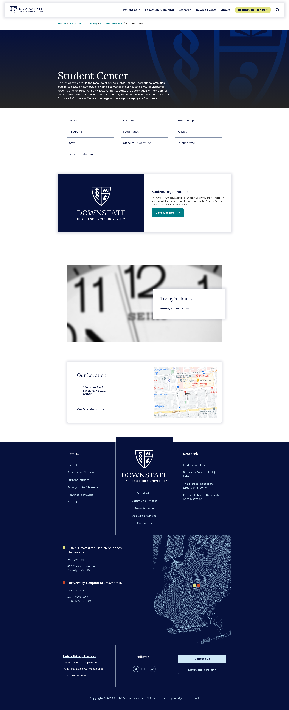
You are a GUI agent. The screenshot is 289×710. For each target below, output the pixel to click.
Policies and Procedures (87, 668)
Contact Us (144, 523)
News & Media (144, 508)
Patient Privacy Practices (79, 656)
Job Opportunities (144, 515)
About (225, 9)
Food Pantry (131, 131)
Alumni (72, 502)
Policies (182, 131)
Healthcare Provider (81, 494)
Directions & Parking (202, 669)
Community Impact (144, 500)
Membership (185, 120)
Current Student (78, 479)
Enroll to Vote (186, 142)
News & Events (206, 9)
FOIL (66, 668)
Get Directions (87, 409)
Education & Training (159, 9)
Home (62, 23)
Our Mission (144, 493)
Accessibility (71, 662)
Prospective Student (81, 472)
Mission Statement (81, 154)
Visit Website (164, 212)
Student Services (111, 23)
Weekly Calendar (171, 308)
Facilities (128, 120)
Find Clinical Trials (195, 464)
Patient (72, 464)
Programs (75, 131)
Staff (72, 142)
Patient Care (131, 9)
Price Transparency (76, 675)
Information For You (251, 9)
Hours (73, 120)
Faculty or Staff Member (83, 487)
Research (185, 9)
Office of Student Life (137, 142)
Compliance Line (92, 662)
